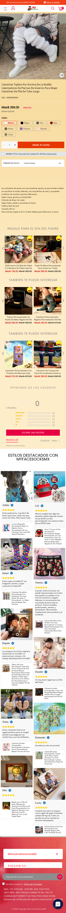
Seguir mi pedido (53, 2)
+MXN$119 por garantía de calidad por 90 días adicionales (31, 154)
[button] (2, 254)
